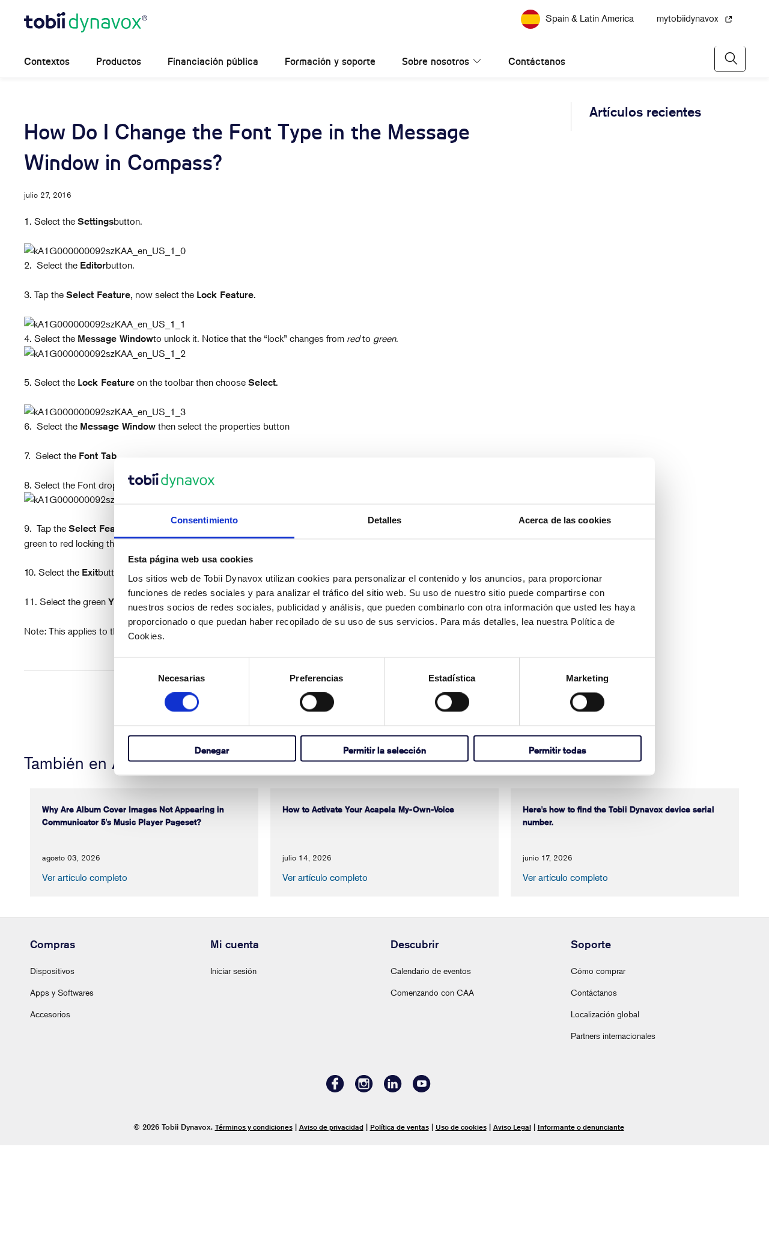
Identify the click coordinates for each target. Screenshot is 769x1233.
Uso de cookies (461, 1214)
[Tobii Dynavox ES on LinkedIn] (393, 1177)
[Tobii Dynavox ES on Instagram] (364, 1177)
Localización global (605, 1102)
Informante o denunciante (581, 1214)
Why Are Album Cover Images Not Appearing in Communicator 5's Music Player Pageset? (641, 183)
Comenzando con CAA (432, 1080)
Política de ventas (399, 1214)
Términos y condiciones (254, 1214)
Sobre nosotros (435, 79)
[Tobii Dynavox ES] (85, 41)
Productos (118, 79)
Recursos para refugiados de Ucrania (384, 8)
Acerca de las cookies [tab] (564, 520)
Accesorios (50, 1102)
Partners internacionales (613, 1123)
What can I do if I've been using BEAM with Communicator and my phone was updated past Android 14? (650, 432)
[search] (730, 76)
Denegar (212, 750)
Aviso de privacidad (331, 1214)
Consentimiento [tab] (204, 520)
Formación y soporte (330, 79)
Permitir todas (557, 750)
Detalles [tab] (385, 520)
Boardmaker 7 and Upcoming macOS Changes (650, 362)
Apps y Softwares (62, 1080)
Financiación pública (213, 79)
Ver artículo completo (84, 965)
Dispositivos (52, 1058)
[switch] (317, 702)
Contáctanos (524, 79)
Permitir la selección (384, 750)
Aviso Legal (512, 1214)
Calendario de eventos (431, 1058)
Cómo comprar (598, 1058)
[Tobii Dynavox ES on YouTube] (422, 1177)
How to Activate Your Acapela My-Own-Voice (649, 246)
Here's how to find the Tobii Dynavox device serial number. (646, 304)
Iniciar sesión (233, 1058)
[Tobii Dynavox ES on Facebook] (335, 1177)
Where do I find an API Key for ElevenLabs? (645, 779)
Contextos (47, 79)
